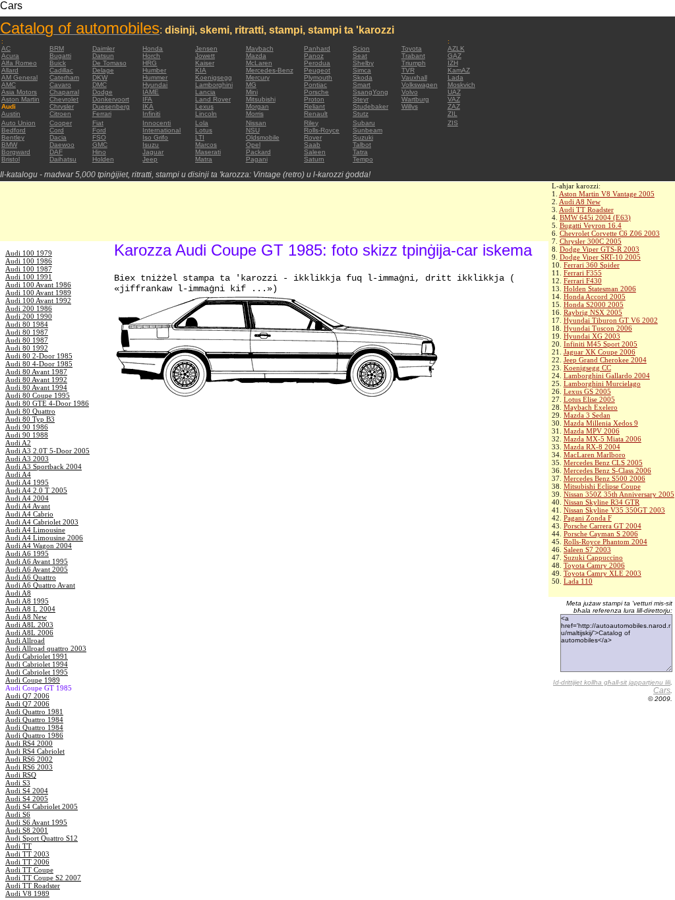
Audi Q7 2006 (27, 696)
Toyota (411, 48)
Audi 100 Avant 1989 (38, 292)
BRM (56, 48)
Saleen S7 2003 (587, 549)
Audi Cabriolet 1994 (36, 664)
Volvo (409, 92)
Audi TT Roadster (586, 209)
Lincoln (206, 113)
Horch (151, 55)
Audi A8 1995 (27, 601)
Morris (255, 113)
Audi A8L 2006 (29, 632)
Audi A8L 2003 (29, 625)
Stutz (360, 113)
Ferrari (101, 113)
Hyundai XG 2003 (592, 336)
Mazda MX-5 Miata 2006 (602, 439)
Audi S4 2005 (26, 798)
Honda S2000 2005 (594, 304)
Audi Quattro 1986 (34, 735)
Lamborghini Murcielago (602, 383)
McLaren (259, 63)
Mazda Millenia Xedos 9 (601, 423)
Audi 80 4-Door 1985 (39, 364)
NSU (253, 130)
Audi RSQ (20, 775)
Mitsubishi (261, 99)
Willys (409, 106)
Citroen (60, 113)
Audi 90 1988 (26, 435)
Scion (361, 48)
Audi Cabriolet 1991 (36, 656)
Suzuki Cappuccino (593, 557)
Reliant (314, 106)
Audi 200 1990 (28, 316)
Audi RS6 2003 (29, 767)
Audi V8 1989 (27, 893)
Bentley (12, 137)
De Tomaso (109, 63)
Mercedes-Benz (269, 70)
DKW (99, 77)
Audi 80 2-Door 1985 (39, 356)
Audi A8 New (580, 202)
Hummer (154, 77)
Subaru (364, 123)
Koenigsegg (213, 77)
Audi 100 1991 (28, 277)
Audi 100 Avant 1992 (38, 300)
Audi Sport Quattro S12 (41, 838)
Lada (455, 77)
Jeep (150, 159)
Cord (56, 130)
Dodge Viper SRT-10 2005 (600, 257)
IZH (453, 63)
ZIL (452, 113)
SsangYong (370, 92)
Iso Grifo (155, 137)
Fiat (97, 123)
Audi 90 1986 (26, 427)
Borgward (15, 151)
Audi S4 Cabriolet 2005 (41, 806)
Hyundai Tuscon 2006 (598, 328)
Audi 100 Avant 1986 (38, 285)
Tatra (360, 151)
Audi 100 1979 (28, 253)
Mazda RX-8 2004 (592, 447)
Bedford (13, 130)
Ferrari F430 (583, 281)
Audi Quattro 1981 (34, 712)
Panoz (314, 55)
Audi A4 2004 (27, 498)
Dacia (58, 137)
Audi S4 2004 (26, 791)
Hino (99, 151)
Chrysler (61, 106)
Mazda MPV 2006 (592, 431)
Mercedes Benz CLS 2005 (603, 462)
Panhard (317, 48)
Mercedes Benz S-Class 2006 (607, 470)
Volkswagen (419, 84)
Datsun (103, 55)
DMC (99, 84)
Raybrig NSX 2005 (593, 312)
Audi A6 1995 (27, 553)
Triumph (413, 63)
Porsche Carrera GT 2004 (602, 526)
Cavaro (60, 84)
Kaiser (204, 63)
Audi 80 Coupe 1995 (37, 395)
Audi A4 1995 (27, 482)
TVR (408, 70)
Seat (360, 55)
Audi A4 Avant (27, 506)
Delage (103, 70)
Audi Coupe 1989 (32, 680)
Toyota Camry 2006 (594, 565)
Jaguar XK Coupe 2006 (599, 352)
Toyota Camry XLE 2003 (602, 573)
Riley (311, 123)
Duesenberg (111, 106)
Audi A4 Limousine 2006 (44, 538)
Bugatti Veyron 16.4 (591, 225)
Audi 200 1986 (28, 308)
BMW (9, 144)
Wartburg (415, 99)
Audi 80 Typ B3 (30, 419)
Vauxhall (414, 77)
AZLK (456, 48)
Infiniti (151, 113)
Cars (661, 690)
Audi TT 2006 (27, 862)
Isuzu (150, 144)
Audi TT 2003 (27, 854)
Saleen (315, 151)
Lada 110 (578, 581)
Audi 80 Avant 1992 (36, 379)
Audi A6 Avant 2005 (36, 569)
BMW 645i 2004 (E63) (595, 217)
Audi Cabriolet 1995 (36, 672)
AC (6, 48)
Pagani (257, 159)
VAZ (454, 99)
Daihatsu (62, 159)
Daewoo (61, 144)
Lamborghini (214, 84)
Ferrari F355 (583, 273)
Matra (203, 159)
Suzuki (363, 137)
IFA (147, 99)
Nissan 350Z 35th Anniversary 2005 (619, 494)
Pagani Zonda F (588, 518)
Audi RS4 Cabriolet (35, 751)
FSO (99, 137)
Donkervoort (110, 99)
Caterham (64, 77)
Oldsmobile (262, 137)
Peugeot (317, 70)
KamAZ (459, 70)
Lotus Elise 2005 (589, 399)
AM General (19, 77)
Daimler (103, 48)
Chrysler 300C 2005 (591, 241)
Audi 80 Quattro (30, 411)
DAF (56, 151)
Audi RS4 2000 (29, 743)
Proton (314, 99)
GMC (99, 144)
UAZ (454, 92)
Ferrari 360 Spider (592, 265)
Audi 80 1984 (26, 324)
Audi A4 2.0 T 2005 (36, 490)
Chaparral (64, 92)
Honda (152, 48)
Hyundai (154, 84)
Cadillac (61, 70)
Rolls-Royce (321, 130)
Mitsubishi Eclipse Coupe (602, 486)
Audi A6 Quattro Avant (40, 585)
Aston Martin (20, 99)
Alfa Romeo (19, 63)
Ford (99, 130)
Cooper (60, 123)
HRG (149, 63)
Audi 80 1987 (26, 332)
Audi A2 (18, 443)
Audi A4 (18, 474)
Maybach (260, 48)
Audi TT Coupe (29, 870)
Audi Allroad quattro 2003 (45, 648)
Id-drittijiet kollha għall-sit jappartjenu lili (611, 682)
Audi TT (18, 846)
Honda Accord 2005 (595, 296)
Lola (201, 123)
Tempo (363, 159)
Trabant (413, 55)
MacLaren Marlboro (595, 455)
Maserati (208, 151)
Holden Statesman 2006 (600, 289)
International (161, 130)
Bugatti (60, 55)
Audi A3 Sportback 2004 (43, 466)
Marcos (206, 144)
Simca (362, 70)
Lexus (204, 106)
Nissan (256, 123)
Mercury (258, 77)
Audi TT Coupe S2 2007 (43, 878)
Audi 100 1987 (28, 269)
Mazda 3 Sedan (587, 415)
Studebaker (370, 106)
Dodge (102, 92)
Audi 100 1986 (28, 261)
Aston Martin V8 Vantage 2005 (607, 194)
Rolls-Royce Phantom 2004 (605, 542)
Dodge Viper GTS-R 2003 (599, 249)
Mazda (256, 55)
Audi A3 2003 (27, 459)
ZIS (453, 123)
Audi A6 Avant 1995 (36, 561)
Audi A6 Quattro (30, 577)
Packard (258, 151)
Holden (103, 159)
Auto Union (18, 123)
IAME (150, 92)
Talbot (362, 144)
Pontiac (315, 84)
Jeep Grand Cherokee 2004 (605, 360)
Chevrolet (63, 99)
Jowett (205, 55)
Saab (312, 144)
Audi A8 (18, 593)
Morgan (257, 106)
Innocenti (156, 123)
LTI (199, 137)
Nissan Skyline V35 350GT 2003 (614, 510)
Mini (252, 92)
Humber (154, 70)
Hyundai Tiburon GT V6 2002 (611, 320)
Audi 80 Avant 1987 (36, 372)
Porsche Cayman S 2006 (601, 534)
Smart (361, 84)
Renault (316, 113)
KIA (200, 70)
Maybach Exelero (591, 407)
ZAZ (454, 106)
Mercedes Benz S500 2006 (604, 478)
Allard (9, 70)
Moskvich (461, 84)
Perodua (317, 63)
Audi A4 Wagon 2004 (38, 545)
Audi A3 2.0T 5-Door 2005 (47, 451)
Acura (10, 55)
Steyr (360, 99)
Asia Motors (19, 92)
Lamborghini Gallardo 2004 (607, 376)
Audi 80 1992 (26, 348)
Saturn (314, 159)
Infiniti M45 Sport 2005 (600, 344)
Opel (253, 144)
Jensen (206, 48)
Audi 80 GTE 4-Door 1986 (47, 403)
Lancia (205, 92)
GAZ (454, 55)
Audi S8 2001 (26, 830)
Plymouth (318, 77)
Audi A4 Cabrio (29, 514)
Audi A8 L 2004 (30, 609)
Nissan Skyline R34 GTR (601, 502)
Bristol (10, 159)
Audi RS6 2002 (29, 759)
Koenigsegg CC (587, 368)
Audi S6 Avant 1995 (36, 822)
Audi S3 (17, 783)
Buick (57, 63)
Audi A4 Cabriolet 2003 (41, 522)
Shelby (363, 63)
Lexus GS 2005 (587, 391)
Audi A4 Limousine (35, 530)
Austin (10, 113)
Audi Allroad (25, 640)
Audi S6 (17, 814)
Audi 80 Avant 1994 (36, 387)
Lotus (203, 130)
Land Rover (213, 99)
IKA (148, 106)
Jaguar (152, 151)
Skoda (362, 77)
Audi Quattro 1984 (34, 719)
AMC (8, 84)
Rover (313, 137)
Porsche (316, 92)
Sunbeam (367, 130)
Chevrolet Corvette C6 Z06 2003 (610, 233)
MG (251, 84)
